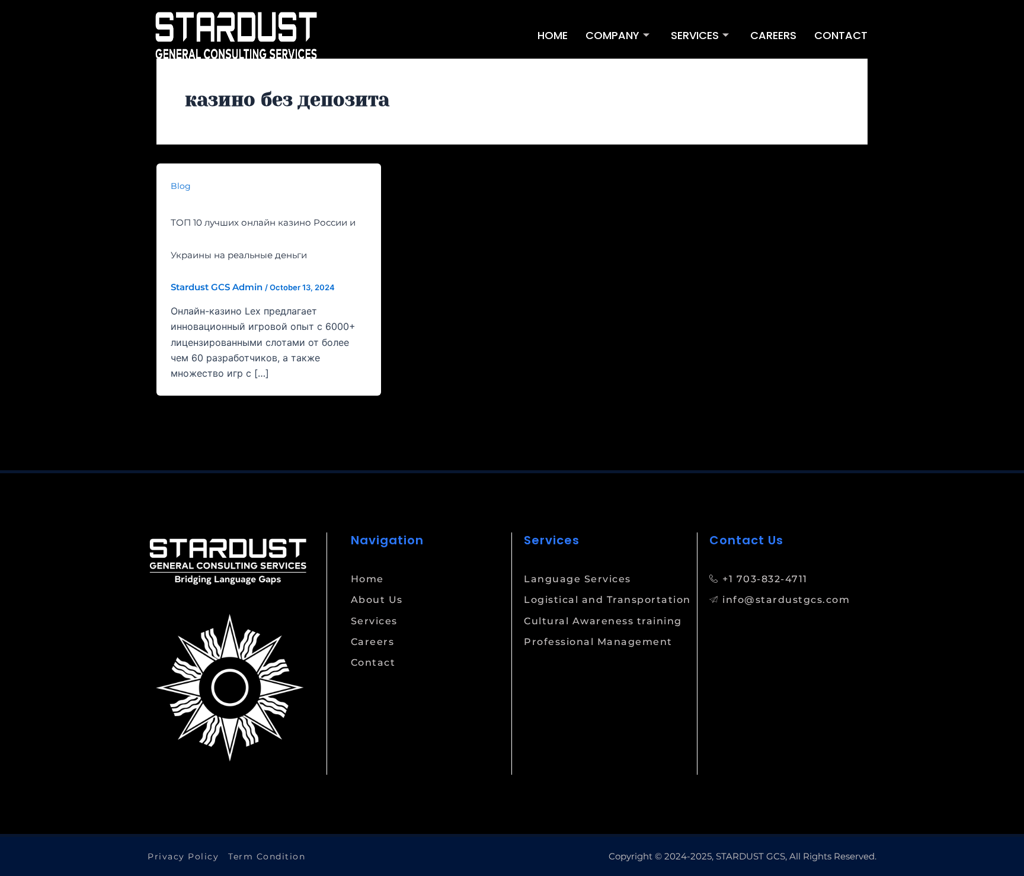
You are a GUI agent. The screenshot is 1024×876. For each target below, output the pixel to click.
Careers (773, 35)
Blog (181, 186)
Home (552, 35)
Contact (841, 35)
